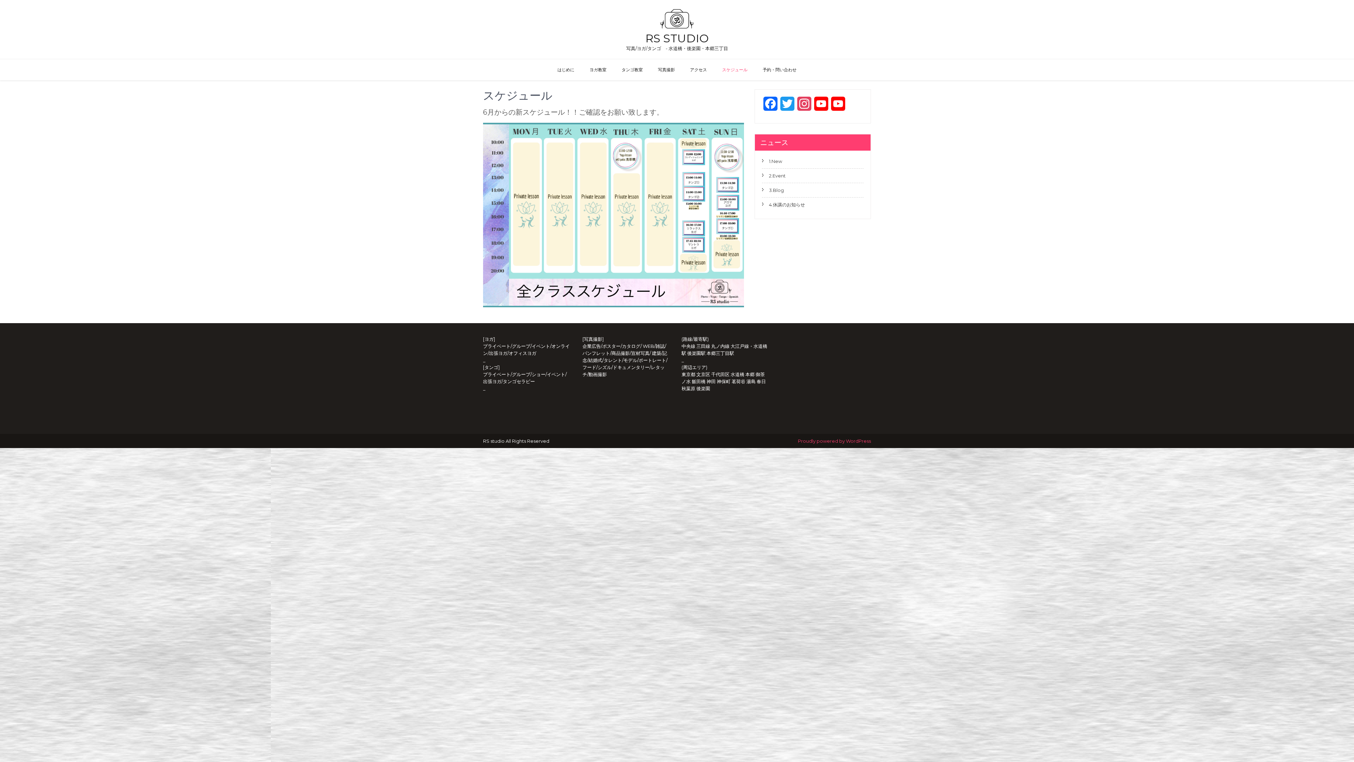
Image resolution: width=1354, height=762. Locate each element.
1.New (775, 161)
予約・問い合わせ (780, 69)
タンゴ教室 (632, 69)
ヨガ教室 (598, 69)
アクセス (698, 69)
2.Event (777, 176)
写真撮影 (666, 69)
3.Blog (776, 190)
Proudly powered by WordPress (834, 441)
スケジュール (735, 69)
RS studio (677, 38)
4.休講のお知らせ (787, 204)
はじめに (565, 69)
